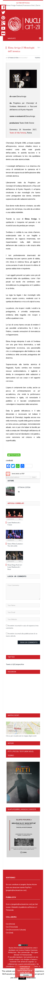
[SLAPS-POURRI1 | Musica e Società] (23, 836)
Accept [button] (22, 978)
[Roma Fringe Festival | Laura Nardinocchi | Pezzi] (14, 556)
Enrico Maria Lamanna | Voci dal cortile (15, 545)
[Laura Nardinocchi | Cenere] (14, 514)
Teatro (37, 57)
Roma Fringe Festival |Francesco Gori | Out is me (24, 5)
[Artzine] (12, 924)
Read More (31, 978)
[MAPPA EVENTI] (23, 728)
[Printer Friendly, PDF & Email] (14, 456)
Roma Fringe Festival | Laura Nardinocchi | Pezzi (15, 567)
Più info (27, 973)
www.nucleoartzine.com (28, 948)
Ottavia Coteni (13, 57)
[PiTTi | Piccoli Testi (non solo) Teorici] (23, 782)
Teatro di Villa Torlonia (18, 133)
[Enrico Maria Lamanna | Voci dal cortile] (14, 535)
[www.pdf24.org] (8, 474)
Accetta (26, 975)
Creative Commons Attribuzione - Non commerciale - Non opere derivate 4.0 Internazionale (23, 952)
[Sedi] (11, 933)
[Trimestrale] (13, 927)
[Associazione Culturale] (17, 930)
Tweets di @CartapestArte (15, 664)
